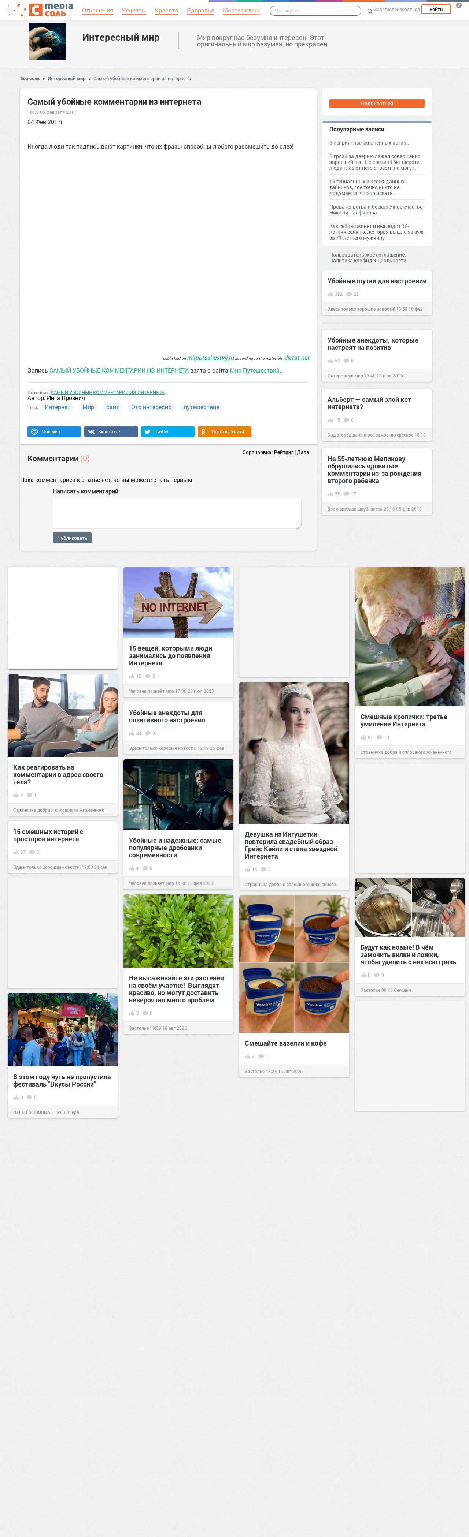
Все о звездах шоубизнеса (355, 509)
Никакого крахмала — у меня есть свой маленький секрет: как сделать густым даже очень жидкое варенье (58, 1443)
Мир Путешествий (255, 370)
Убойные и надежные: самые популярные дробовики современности (175, 848)
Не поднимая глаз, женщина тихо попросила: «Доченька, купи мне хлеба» (57, 1313)
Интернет (57, 407)
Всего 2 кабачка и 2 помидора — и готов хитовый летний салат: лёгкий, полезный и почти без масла (291, 1409)
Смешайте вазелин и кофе (286, 1043)
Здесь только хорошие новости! (361, 309)
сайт (112, 407)
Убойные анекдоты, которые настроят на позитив (373, 343)
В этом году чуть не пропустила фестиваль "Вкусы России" (62, 1080)
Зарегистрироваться (397, 9)
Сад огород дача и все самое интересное (370, 435)
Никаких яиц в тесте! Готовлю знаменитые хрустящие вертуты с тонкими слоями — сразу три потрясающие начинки (175, 1323)
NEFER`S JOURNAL (33, 1112)
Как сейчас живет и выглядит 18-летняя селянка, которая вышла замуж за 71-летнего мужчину (376, 231)
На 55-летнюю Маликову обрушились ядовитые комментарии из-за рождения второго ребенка (374, 469)
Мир (88, 407)
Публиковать (72, 538)
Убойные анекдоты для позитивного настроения (167, 716)
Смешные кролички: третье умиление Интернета (404, 720)
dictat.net (296, 357)
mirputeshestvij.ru (210, 357)
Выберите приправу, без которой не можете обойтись (174, 1190)
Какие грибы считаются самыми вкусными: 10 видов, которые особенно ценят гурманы (407, 1345)
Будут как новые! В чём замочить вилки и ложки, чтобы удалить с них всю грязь (408, 954)
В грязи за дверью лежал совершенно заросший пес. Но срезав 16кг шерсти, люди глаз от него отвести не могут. (375, 162)
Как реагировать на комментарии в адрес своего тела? (58, 774)
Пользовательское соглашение (367, 254)
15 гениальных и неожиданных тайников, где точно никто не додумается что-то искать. (367, 187)
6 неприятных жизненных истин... (370, 142)
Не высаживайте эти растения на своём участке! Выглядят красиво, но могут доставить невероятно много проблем (176, 988)
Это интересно (151, 407)
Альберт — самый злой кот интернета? (369, 403)
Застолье (370, 990)
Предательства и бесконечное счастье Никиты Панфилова (375, 209)
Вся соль (30, 78)
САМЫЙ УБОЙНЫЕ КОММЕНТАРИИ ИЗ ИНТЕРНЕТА (119, 370)
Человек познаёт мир (151, 691)
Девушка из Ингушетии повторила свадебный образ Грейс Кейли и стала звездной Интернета (291, 845)
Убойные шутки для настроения (377, 280)
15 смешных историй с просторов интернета (48, 835)
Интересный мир (121, 37)
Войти (436, 9)
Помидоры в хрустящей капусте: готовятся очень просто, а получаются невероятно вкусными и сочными (400, 1483)
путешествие (201, 407)
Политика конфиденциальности (367, 260)
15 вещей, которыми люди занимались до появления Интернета (170, 655)
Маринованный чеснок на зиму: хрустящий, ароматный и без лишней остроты (294, 1155)
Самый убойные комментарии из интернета (142, 78)
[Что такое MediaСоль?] (459, 5)
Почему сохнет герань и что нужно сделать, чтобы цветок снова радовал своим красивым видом (407, 1200)
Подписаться (377, 103)
